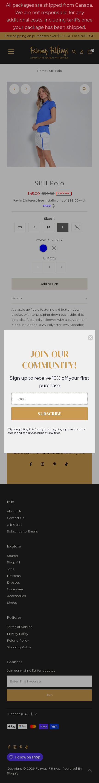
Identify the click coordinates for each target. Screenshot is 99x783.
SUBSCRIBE (49, 413)
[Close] (90, 337)
